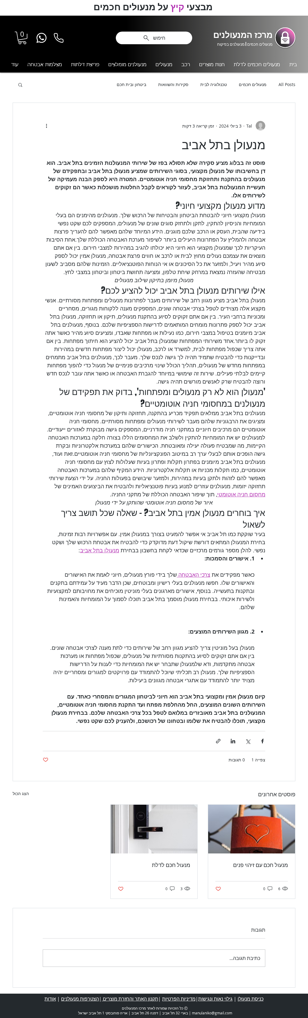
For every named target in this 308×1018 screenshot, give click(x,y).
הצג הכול (21, 793)
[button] (22, 38)
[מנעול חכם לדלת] (154, 829)
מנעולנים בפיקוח (231, 44)
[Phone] (58, 38)
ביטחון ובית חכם (131, 84)
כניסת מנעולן (250, 998)
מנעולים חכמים (252, 84)
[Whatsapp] (41, 38)
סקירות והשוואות (173, 84)
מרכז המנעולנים (243, 34)
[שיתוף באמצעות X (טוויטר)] (248, 741)
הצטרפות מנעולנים (80, 998)
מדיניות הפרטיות (179, 998)
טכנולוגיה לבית (213, 84)
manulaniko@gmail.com (212, 1012)
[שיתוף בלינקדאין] (233, 741)
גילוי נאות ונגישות (215, 998)
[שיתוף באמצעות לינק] (218, 741)
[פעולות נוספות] (46, 125)
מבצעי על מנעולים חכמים (154, 6)
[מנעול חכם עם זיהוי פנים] (251, 829)
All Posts (287, 84)
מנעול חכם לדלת (171, 865)
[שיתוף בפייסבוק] (262, 741)
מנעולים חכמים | (259, 44)
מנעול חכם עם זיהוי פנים (260, 865)
